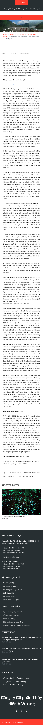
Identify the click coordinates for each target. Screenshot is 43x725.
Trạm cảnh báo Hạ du (11, 600)
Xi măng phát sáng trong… (14, 516)
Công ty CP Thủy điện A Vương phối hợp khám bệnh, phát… (22, 9)
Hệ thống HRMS (9, 596)
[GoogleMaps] (26, 711)
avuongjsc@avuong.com (15, 552)
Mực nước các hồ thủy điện (13, 622)
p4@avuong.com (12, 568)
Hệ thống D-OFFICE (10, 586)
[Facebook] (16, 711)
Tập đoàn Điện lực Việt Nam (13, 612)
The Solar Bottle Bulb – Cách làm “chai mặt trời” (19, 476)
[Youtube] (21, 711)
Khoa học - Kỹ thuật (9, 54)
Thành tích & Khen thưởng (13, 685)
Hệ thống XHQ (8, 583)
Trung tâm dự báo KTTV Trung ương (16, 625)
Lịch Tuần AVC (8, 593)
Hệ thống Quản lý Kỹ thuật (13, 590)
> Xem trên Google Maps (10, 557)
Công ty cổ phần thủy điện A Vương (16, 678)
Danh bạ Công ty (9, 618)
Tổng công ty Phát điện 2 (12, 615)
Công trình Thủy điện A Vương (14, 681)
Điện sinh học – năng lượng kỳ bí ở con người (25, 473)
